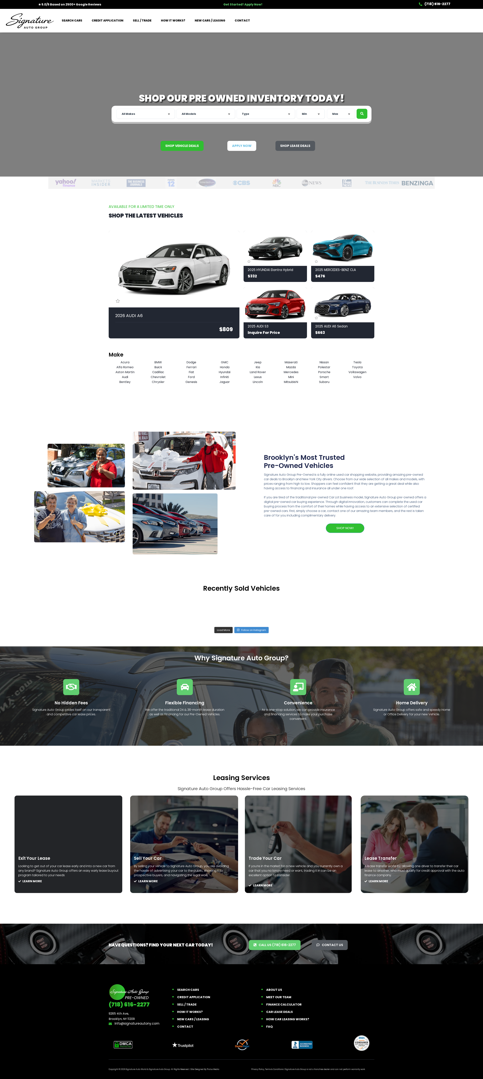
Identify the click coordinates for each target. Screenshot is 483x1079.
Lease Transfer (381, 858)
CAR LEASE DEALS (279, 1012)
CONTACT (242, 20)
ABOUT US (274, 990)
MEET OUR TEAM (278, 997)
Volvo (357, 377)
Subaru (324, 382)
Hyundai (224, 372)
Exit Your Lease (34, 858)
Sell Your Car (148, 858)
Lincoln (258, 382)
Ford (191, 377)
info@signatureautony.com (136, 1023)
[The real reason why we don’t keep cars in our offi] (134, 609)
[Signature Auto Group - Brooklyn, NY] (30, 21)
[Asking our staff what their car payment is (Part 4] (348, 609)
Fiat (191, 372)
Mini (291, 377)
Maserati (291, 362)
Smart (324, 377)
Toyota (357, 367)
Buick (158, 367)
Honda (224, 367)
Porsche (324, 372)
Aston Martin (125, 372)
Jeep (257, 362)
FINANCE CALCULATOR (284, 1004)
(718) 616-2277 (437, 4)
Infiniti (224, 377)
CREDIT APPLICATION (107, 20)
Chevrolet (158, 377)
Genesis (191, 382)
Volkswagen (357, 372)
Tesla (357, 362)
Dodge (191, 362)
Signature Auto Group (159, 1069)
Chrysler (158, 382)
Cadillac (158, 372)
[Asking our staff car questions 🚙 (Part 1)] (241, 609)
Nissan (324, 362)
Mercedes (291, 372)
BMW (158, 362)
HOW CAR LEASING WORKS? (287, 1019)
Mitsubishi (291, 382)
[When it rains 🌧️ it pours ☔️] (188, 609)
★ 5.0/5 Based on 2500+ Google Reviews (69, 4)
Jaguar (224, 382)
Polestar (324, 367)
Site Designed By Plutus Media (205, 1069)
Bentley (125, 382)
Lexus (258, 377)
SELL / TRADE (142, 20)
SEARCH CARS (72, 20)
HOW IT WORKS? (173, 20)
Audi (125, 377)
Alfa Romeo (125, 367)
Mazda (291, 367)
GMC (224, 362)
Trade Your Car (265, 858)
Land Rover (258, 372)
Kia (258, 367)
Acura (125, 362)
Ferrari (191, 367)
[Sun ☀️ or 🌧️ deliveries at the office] (295, 609)
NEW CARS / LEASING (210, 20)
